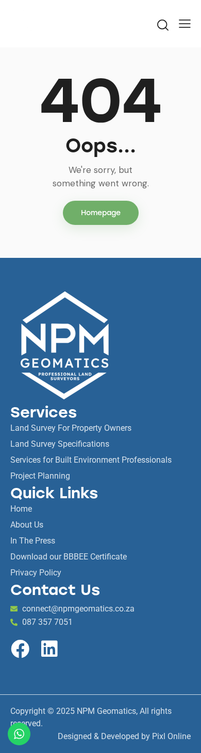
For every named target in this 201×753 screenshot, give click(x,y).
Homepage (101, 212)
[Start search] (163, 24)
